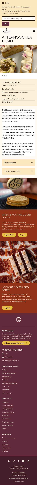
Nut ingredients (7, 409)
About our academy (8, 438)
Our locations (6, 448)
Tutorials (5, 451)
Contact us (5, 386)
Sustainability (6, 376)
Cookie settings (18, 481)
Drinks (4, 429)
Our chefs (5, 444)
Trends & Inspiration (8, 373)
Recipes (4, 370)
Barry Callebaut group (9, 383)
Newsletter (5, 390)
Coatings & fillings (8, 412)
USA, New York (15, 82)
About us (5, 380)
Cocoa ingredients (8, 405)
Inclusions (5, 415)
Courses (4, 441)
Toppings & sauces (8, 422)
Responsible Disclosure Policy (18, 478)
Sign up (7, 308)
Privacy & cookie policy (18, 475)
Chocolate (5, 402)
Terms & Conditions (18, 472)
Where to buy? (7, 393)
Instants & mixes (7, 425)
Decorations (6, 419)
